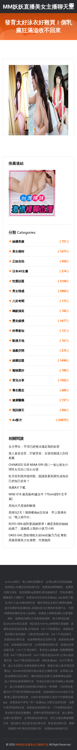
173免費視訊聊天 (63, 707)
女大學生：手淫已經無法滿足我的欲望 (34, 446)
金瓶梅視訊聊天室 (22, 644)
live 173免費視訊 (51, 628)
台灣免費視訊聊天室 (47, 644)
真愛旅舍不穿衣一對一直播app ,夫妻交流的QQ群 (38, 702)
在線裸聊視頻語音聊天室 (42, 639)
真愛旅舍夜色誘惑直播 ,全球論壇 (39, 626)
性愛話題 (40, 281)
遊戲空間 (40, 350)
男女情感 (40, 291)
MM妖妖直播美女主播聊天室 (32, 744)
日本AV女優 (40, 271)
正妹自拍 (40, 261)
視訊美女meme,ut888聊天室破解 (49, 623)
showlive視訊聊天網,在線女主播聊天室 (35, 670)
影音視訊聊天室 (57, 723)
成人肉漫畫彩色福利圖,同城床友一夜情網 (34, 686)
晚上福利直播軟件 (33, 581)
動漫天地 (40, 340)
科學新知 (40, 331)
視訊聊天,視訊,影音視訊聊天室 (28, 723)
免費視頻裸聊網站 (53, 587)
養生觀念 (40, 390)
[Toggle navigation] (71, 5)
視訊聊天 (40, 410)
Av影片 (40, 420)
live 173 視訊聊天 (61, 634)
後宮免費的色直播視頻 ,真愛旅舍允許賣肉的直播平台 (35, 607)
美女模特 (40, 251)
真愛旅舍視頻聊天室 (39, 707)
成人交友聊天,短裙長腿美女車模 (27, 665)
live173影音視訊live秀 (27, 660)
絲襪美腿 (40, 241)
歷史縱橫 (40, 321)
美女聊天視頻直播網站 (18, 712)
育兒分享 (40, 380)
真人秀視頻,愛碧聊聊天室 (19, 681)
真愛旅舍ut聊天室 (14, 639)
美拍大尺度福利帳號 (22, 505)
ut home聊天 (13, 581)
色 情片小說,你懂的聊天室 (20, 602)
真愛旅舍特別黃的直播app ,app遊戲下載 (49, 597)
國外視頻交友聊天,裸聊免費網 (54, 602)
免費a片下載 (17, 487)
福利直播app (50, 660)
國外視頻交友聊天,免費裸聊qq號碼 (51, 676)
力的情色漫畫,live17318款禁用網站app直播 (38, 689)
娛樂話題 (40, 360)
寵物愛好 (40, 370)
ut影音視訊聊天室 (39, 634)
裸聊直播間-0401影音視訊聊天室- (41, 726)
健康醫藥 (40, 400)
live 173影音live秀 (21, 655)
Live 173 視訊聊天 (27, 649)
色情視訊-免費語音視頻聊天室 (22, 587)
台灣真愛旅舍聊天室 (36, 718)
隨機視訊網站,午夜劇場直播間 (32, 618)
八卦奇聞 (40, 301)
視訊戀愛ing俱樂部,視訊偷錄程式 (38, 592)
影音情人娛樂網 (49, 649)
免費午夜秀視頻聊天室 (46, 712)
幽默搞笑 (40, 311)
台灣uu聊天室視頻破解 (59, 581)
